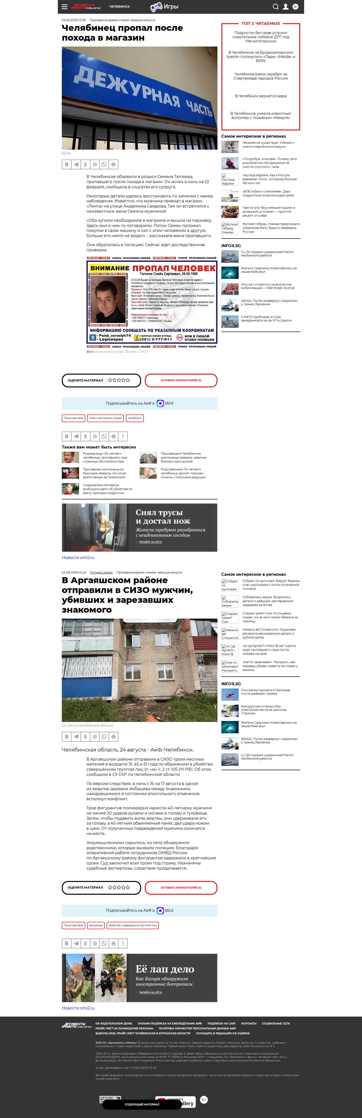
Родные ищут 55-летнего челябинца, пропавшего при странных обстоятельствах (105, 457)
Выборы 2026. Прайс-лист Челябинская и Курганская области (143, 1033)
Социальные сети (276, 1023)
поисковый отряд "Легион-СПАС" (122, 351)
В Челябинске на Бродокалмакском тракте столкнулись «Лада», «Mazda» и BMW (260, 56)
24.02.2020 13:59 (74, 20)
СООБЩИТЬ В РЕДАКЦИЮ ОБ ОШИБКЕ (223, 1033)
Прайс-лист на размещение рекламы (124, 1028)
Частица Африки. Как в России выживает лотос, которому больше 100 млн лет (270, 179)
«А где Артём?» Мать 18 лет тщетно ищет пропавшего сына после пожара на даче (269, 649)
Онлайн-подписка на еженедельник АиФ (170, 1023)
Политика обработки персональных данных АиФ (197, 1028)
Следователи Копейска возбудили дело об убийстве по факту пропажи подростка (107, 489)
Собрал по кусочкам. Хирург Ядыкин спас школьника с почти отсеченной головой (271, 585)
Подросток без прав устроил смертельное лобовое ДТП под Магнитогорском (260, 37)
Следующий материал (142, 1104)
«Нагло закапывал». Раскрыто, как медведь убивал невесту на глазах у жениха (270, 666)
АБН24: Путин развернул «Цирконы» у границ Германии (269, 302)
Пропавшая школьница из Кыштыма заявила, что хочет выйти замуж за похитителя (104, 473)
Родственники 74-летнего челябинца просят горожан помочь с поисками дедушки (183, 473)
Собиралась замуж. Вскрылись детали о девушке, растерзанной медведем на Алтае (268, 601)
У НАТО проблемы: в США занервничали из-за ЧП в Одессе (266, 318)
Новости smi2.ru (78, 557)
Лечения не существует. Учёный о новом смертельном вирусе (268, 144)
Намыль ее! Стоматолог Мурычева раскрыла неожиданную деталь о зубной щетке (269, 633)
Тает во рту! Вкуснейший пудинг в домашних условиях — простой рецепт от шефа (269, 211)
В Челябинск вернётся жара (261, 96)
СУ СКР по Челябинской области (87, 725)
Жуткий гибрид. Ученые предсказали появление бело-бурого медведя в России (271, 228)
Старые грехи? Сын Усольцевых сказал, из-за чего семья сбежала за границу (270, 617)
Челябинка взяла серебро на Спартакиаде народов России (260, 76)
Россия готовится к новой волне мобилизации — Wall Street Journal (267, 286)
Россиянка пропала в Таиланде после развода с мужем (265, 691)
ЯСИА (66, 153)
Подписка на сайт (222, 1023)
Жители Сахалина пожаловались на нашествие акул (269, 270)
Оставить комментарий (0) (181, 380)
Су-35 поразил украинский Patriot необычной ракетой (267, 253)
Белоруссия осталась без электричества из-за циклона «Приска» (263, 710)
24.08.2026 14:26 (74, 572)
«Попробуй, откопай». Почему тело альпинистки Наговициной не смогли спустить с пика (270, 163)
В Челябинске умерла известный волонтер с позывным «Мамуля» (260, 116)
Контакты (248, 1023)
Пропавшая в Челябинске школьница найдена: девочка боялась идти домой (183, 457)
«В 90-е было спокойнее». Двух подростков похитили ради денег (269, 193)
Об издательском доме (114, 1023)
